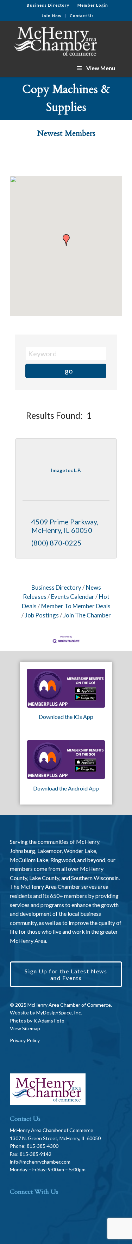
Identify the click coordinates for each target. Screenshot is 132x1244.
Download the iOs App (66, 716)
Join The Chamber (87, 615)
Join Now (52, 15)
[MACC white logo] (55, 40)
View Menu (100, 68)
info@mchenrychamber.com (40, 1162)
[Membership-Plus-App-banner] (66, 688)
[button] (66, 240)
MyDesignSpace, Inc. (59, 1012)
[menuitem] (48, 5)
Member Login (92, 5)
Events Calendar (72, 596)
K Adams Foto (48, 1021)
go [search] (69, 370)
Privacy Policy (25, 1040)
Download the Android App (66, 788)
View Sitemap (25, 1028)
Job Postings (42, 615)
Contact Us (82, 15)
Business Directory (48, 5)
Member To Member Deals (76, 606)
